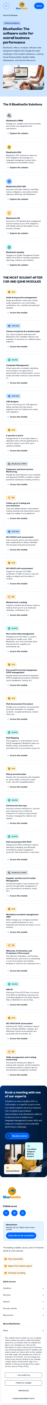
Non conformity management (20, 634)
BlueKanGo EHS (13, 152)
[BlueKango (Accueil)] (22, 6)
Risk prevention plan (16, 774)
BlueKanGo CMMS (14, 121)
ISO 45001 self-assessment (19, 568)
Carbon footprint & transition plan (23, 331)
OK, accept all (24, 1375)
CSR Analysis (12, 402)
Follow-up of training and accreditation (18, 504)
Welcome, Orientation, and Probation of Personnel (19, 952)
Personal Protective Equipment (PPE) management (21, 671)
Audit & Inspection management (21, 297)
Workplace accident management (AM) (22, 915)
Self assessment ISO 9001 (18, 842)
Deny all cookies (24, 1383)
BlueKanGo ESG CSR (16, 186)
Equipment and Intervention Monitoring (19, 470)
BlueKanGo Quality (15, 252)
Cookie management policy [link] (23, 1399)
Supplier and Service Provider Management (21, 879)
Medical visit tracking (16, 602)
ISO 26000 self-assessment (19, 537)
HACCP (9, 989)
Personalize (23, 1391)
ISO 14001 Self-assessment (19, 1023)
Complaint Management (17, 365)
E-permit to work (14, 435)
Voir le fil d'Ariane (10, 15)
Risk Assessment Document (19, 704)
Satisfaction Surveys (16, 805)
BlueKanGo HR (13, 218)
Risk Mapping (12, 738)
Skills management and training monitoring (21, 1058)
